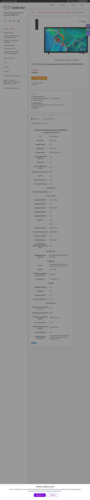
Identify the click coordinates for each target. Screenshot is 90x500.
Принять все (39, 495)
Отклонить (53, 495)
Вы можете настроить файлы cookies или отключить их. (44, 491)
